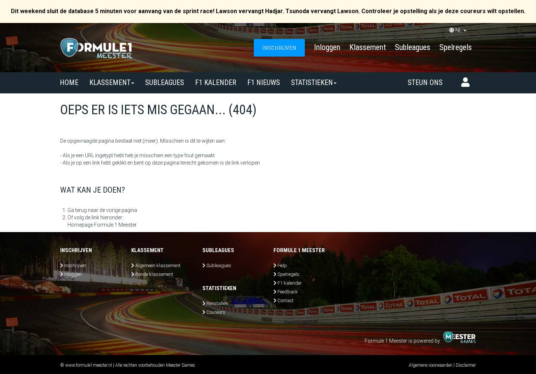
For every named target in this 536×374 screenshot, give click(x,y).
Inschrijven (75, 265)
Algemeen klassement (157, 265)
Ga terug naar (82, 210)
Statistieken (312, 82)
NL (458, 30)
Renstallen (217, 303)
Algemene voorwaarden (431, 365)
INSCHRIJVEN (279, 47)
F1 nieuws (263, 82)
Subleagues (412, 47)
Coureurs (215, 312)
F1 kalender (215, 82)
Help (282, 265)
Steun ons (425, 82)
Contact (285, 300)
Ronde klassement (154, 274)
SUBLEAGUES (164, 82)
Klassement (367, 47)
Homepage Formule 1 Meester (102, 225)
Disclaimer (466, 365)
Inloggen (327, 47)
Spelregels (455, 47)
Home (69, 82)
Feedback (287, 291)
